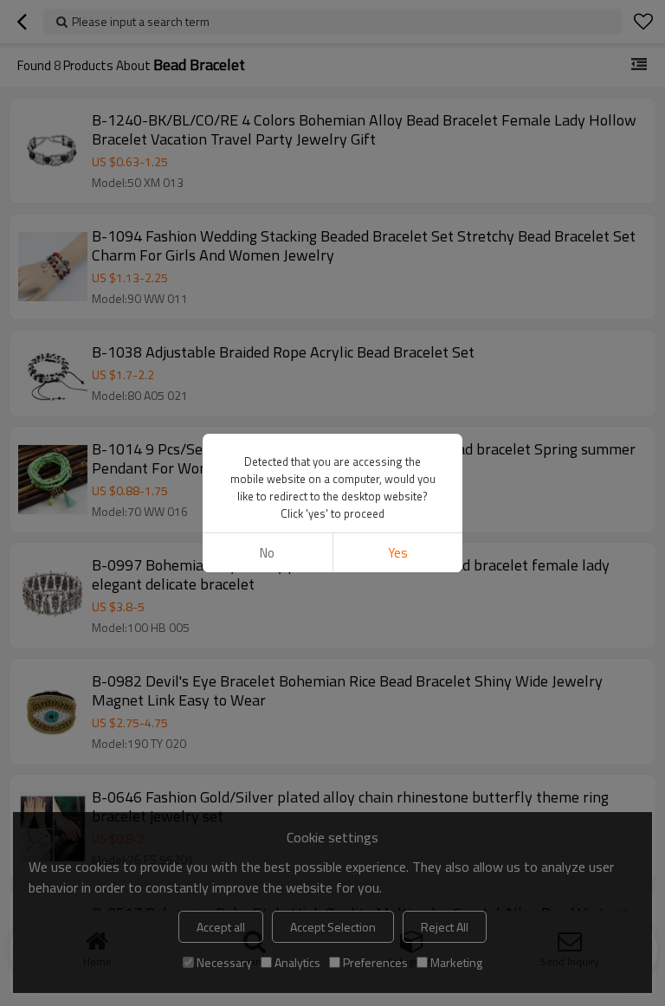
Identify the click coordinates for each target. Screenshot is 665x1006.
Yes (398, 553)
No (267, 553)
